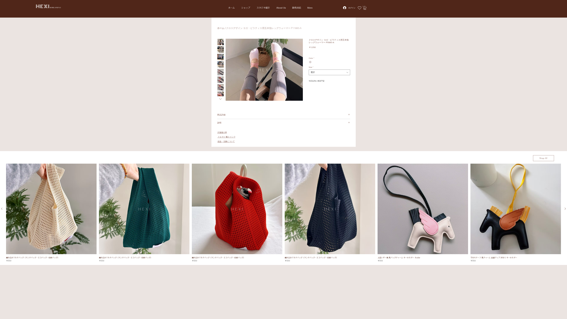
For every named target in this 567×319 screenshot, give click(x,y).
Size (311, 67)
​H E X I (43, 6)
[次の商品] (565, 208)
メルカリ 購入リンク (226, 137)
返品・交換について (226, 142)
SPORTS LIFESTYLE (55, 7)
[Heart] (359, 8)
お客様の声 (222, 133)
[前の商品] (2, 208)
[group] (283, 212)
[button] (365, 8)
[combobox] (329, 72)
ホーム (220, 28)
